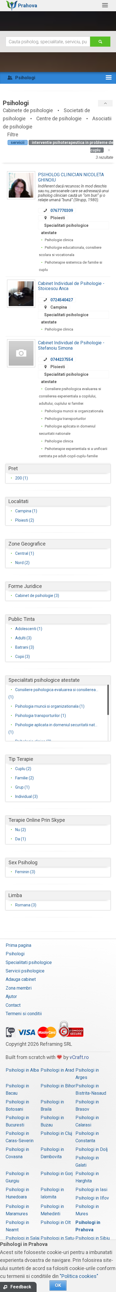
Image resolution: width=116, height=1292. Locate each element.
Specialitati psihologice (29, 962)
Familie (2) (24, 778)
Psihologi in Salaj (22, 1238)
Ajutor (11, 996)
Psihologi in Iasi (91, 1189)
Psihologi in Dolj (91, 1149)
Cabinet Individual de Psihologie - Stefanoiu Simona (71, 345)
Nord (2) (22, 562)
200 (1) (21, 478)
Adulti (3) (23, 638)
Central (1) (24, 553)
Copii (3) (22, 656)
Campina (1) (26, 511)
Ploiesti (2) (24, 520)
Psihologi (15, 953)
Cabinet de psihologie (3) (37, 595)
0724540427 (61, 300)
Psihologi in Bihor (58, 1086)
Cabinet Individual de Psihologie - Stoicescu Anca (71, 286)
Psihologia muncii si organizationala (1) (49, 706)
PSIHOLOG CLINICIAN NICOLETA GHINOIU (71, 177)
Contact (13, 1005)
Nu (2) (20, 829)
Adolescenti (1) (28, 628)
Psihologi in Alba (22, 1070)
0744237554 (61, 359)
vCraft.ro (79, 1057)
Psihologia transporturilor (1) (40, 715)
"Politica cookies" (79, 1276)
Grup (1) (22, 787)
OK (58, 1285)
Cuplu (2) (23, 768)
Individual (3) (26, 796)
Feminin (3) (25, 872)
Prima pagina (18, 945)
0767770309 (61, 210)
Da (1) (20, 839)
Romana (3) (25, 905)
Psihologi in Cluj (56, 1133)
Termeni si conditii (24, 1013)
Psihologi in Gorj (57, 1173)
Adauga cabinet (21, 979)
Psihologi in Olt (56, 1222)
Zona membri (19, 988)
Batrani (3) (24, 647)
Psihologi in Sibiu (92, 1238)
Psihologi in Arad (57, 1070)
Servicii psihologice (25, 971)
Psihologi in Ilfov (92, 1198)
